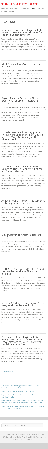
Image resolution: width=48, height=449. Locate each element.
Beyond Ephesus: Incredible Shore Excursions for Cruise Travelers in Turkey (19, 100)
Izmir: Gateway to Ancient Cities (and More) (21, 236)
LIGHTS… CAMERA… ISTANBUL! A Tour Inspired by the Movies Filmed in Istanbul (22, 271)
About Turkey (13, 8)
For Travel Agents (7, 11)
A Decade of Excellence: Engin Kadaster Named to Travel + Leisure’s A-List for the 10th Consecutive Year (22, 32)
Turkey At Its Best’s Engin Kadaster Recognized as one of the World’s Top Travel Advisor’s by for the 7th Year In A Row (21, 341)
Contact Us (40, 8)
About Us (4, 8)
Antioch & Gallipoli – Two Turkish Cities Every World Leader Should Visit (22, 304)
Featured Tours (25, 8)
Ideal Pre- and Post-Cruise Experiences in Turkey (22, 65)
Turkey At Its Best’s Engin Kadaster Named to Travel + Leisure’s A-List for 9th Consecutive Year (21, 169)
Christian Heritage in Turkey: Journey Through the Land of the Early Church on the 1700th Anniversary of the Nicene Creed (22, 136)
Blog (33, 8)
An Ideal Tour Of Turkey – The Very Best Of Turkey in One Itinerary (23, 202)
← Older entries (7, 372)
